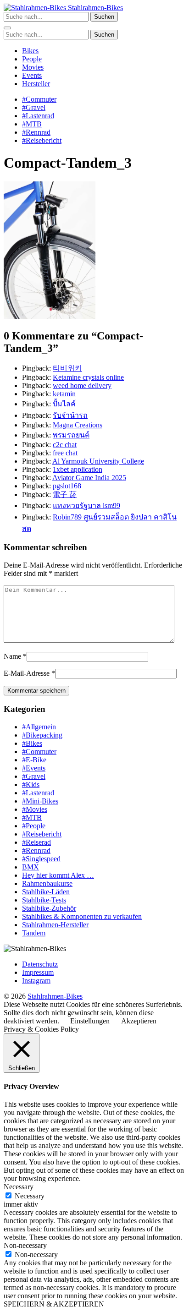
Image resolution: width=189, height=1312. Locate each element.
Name (12, 656)
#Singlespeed (41, 859)
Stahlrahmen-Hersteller (55, 925)
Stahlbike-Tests (44, 900)
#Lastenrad (38, 116)
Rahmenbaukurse (47, 883)
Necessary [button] (18, 1187)
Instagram (36, 980)
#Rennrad (36, 132)
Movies (33, 67)
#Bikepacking (42, 735)
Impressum (38, 972)
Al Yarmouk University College (98, 461)
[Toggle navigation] (7, 28)
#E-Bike (34, 760)
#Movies (34, 809)
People (32, 59)
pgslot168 (67, 486)
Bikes (30, 51)
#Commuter (39, 99)
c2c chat (65, 444)
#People (33, 826)
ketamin (64, 394)
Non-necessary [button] (25, 1245)
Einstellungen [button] (90, 1021)
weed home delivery (82, 385)
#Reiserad (36, 842)
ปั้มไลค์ (64, 404)
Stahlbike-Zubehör (49, 908)
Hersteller (36, 83)
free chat (65, 453)
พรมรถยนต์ (71, 435)
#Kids (30, 784)
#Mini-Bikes (40, 801)
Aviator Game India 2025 (89, 477)
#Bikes (32, 743)
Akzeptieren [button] (138, 1021)
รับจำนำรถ (70, 415)
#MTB (32, 124)
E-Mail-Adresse (27, 673)
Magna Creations (77, 425)
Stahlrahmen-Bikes (94, 7)
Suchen (104, 16)
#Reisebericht (41, 140)
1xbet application (77, 469)
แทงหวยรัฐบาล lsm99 (86, 505)
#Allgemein (39, 727)
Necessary (29, 1196)
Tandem (33, 933)
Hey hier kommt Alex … (58, 875)
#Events (33, 768)
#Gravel (33, 107)
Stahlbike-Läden (46, 892)
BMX (30, 867)
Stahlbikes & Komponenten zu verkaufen (82, 916)
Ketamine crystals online (88, 377)
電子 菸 (65, 494)
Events (32, 75)
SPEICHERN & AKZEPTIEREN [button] (54, 1304)
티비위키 (67, 368)
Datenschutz (40, 964)
